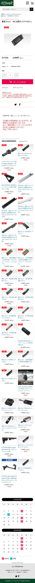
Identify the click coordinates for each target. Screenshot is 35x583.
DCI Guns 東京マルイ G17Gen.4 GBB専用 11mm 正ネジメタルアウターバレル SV (25, 209)
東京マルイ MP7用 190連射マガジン (25, 298)
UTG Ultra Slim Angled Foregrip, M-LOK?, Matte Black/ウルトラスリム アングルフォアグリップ (9, 479)
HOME (2, 14)
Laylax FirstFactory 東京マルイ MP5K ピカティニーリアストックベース (25, 388)
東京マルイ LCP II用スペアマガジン (25, 232)
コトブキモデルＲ (17, 566)
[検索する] (31, 9)
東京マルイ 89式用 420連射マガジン (9, 279)
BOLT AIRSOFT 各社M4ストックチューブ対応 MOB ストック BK (9, 187)
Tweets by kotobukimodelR (17, 562)
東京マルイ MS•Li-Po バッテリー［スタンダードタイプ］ (9, 428)
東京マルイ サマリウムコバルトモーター (25, 426)
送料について (11, 572)
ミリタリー (8, 14)
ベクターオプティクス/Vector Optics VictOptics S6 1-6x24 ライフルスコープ (9, 163)
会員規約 (18, 572)
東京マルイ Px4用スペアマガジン (9, 379)
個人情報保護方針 (25, 570)
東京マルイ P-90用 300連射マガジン (25, 316)
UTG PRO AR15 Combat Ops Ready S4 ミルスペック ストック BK (9, 449)
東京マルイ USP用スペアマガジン (9, 360)
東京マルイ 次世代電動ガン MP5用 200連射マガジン (25, 361)
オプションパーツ (16, 14)
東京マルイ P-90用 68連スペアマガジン (9, 333)
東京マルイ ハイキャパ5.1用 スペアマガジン (25, 446)
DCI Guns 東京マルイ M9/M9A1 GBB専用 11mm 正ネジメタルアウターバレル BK (9, 238)
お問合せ (25, 572)
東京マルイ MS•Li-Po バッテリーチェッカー (25, 409)
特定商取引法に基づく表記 (12, 570)
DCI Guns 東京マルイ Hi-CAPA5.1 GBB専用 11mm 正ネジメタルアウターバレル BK (9, 213)
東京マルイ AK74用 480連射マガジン (25, 279)
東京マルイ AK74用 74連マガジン (9, 298)
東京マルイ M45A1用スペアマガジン (25, 469)
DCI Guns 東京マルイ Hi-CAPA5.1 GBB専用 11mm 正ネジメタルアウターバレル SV (25, 188)
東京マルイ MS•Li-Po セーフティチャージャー (9, 409)
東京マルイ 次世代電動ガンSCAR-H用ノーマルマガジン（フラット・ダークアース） (9, 261)
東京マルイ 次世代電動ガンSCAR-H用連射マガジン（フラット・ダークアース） (25, 261)
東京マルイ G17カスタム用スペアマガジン (25, 154)
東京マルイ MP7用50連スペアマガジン (9, 316)
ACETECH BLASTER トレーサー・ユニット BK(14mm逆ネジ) (25, 343)
